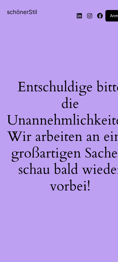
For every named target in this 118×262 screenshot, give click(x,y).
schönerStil (22, 12)
